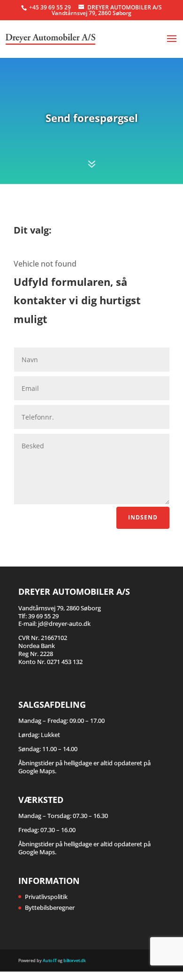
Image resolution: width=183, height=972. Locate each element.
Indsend (143, 517)
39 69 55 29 (43, 616)
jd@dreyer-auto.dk (64, 623)
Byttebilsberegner (50, 907)
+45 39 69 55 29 (50, 7)
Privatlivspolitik (46, 896)
